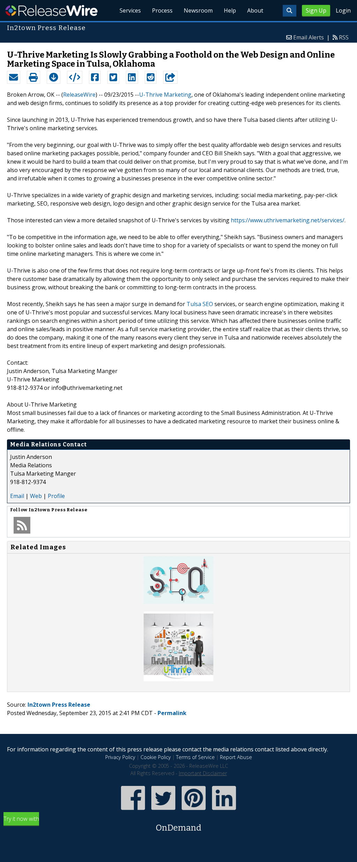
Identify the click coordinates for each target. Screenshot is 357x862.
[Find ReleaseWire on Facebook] (133, 810)
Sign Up (316, 10)
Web (36, 496)
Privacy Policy (120, 757)
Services (130, 10)
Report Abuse (236, 757)
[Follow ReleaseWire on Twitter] (163, 810)
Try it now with (102, 824)
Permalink (172, 713)
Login (343, 10)
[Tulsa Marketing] (178, 601)
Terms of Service (195, 757)
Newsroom (198, 10)
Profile (56, 496)
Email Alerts (308, 37)
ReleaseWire (51, 10)
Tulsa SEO (200, 304)
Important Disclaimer (203, 773)
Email (17, 496)
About (255, 10)
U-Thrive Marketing (165, 94)
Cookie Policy (155, 757)
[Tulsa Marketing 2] (178, 679)
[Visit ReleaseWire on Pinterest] (193, 810)
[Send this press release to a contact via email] (13, 77)
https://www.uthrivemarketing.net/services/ (287, 220)
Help (230, 10)
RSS (344, 37)
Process (162, 10)
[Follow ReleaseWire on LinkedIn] (224, 810)
